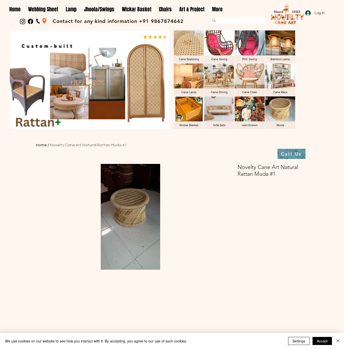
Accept (322, 340)
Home (41, 145)
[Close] (338, 341)
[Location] (44, 21)
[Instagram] (22, 21)
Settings (298, 340)
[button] (43, 9)
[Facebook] (30, 21)
